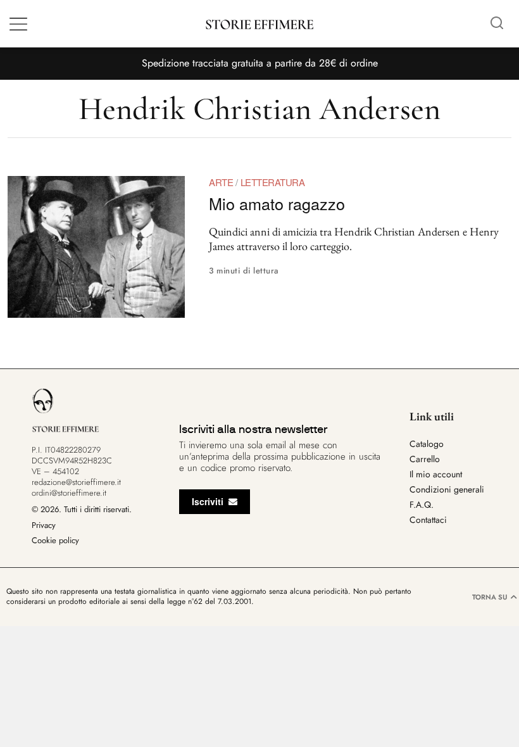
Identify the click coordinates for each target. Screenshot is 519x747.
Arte (221, 182)
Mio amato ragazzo (277, 203)
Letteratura (273, 182)
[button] (497, 23)
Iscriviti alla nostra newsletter (253, 429)
